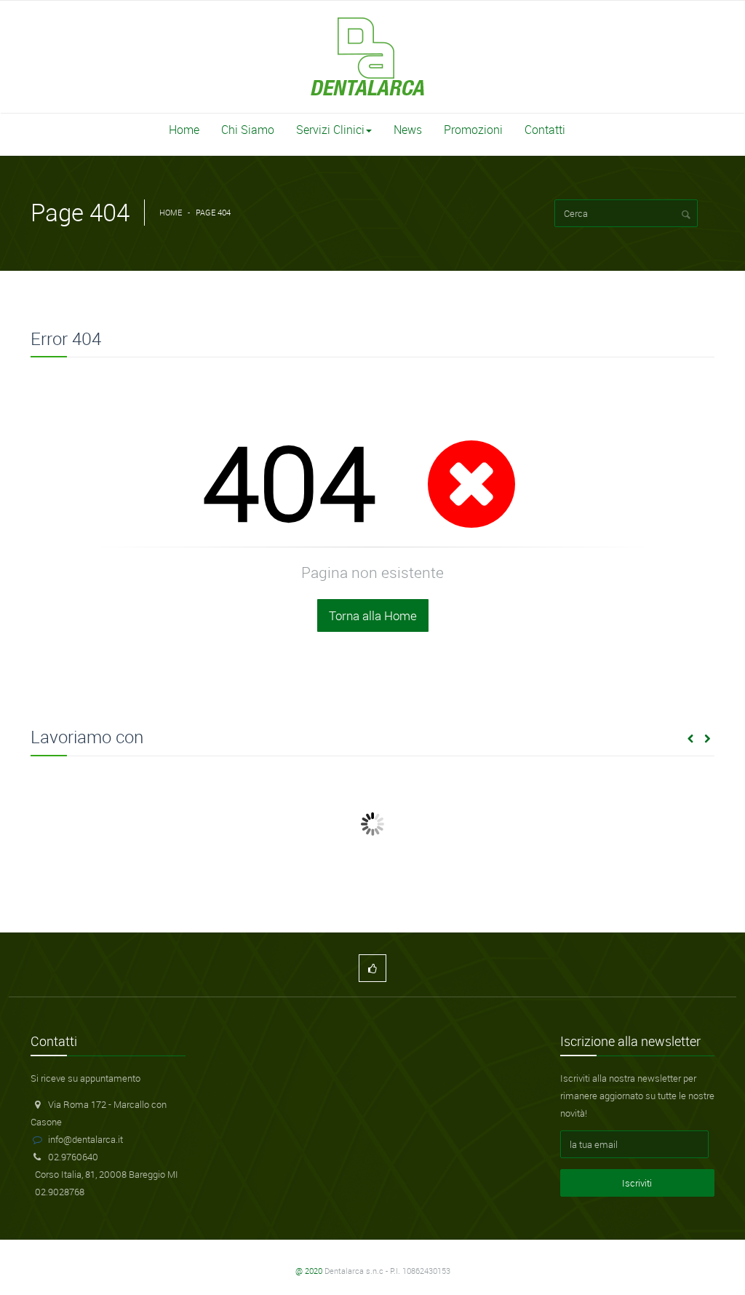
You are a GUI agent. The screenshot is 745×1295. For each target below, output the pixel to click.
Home (184, 130)
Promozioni (473, 130)
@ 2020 (308, 1270)
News (408, 130)
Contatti (545, 130)
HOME (170, 212)
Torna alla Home (373, 615)
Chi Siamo (247, 130)
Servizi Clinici (330, 130)
